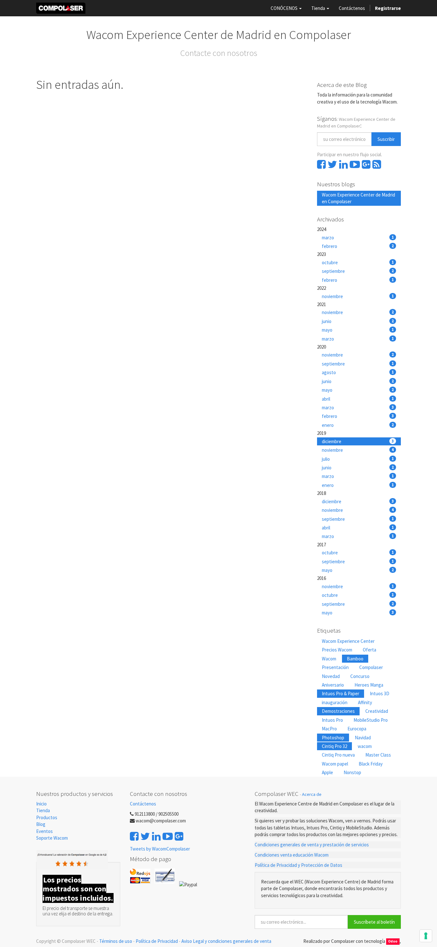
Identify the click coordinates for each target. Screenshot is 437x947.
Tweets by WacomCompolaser (160, 849)
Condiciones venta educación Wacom (292, 855)
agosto (358, 372)
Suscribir (386, 139)
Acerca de (312, 794)
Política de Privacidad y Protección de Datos (298, 865)
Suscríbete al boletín (374, 922)
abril (358, 399)
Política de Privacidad (157, 941)
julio (358, 459)
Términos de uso (115, 941)
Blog (40, 824)
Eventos (45, 831)
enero (358, 425)
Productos (46, 817)
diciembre (358, 441)
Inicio (41, 804)
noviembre (358, 296)
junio (358, 321)
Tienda (43, 810)
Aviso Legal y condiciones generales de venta (226, 941)
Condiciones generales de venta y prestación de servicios (312, 845)
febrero (358, 246)
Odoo (392, 941)
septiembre (358, 271)
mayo (358, 330)
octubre (358, 262)
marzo (358, 238)
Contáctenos (143, 804)
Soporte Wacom (52, 838)
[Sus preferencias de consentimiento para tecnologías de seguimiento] (426, 936)
